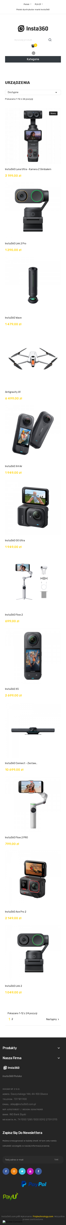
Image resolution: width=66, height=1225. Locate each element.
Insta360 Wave (13, 317)
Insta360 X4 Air (13, 466)
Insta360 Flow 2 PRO (16, 837)
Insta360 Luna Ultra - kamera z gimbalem (28, 169)
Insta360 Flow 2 (14, 614)
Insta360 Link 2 (13, 986)
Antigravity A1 (12, 392)
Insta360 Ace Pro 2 (15, 911)
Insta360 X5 (12, 689)
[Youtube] (30, 1171)
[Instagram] (14, 1171)
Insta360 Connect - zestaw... (21, 763)
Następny (53, 1019)
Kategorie (33, 59)
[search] (50, 40)
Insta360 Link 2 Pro (15, 243)
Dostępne (33, 92)
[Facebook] (6, 1171)
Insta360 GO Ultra (15, 540)
